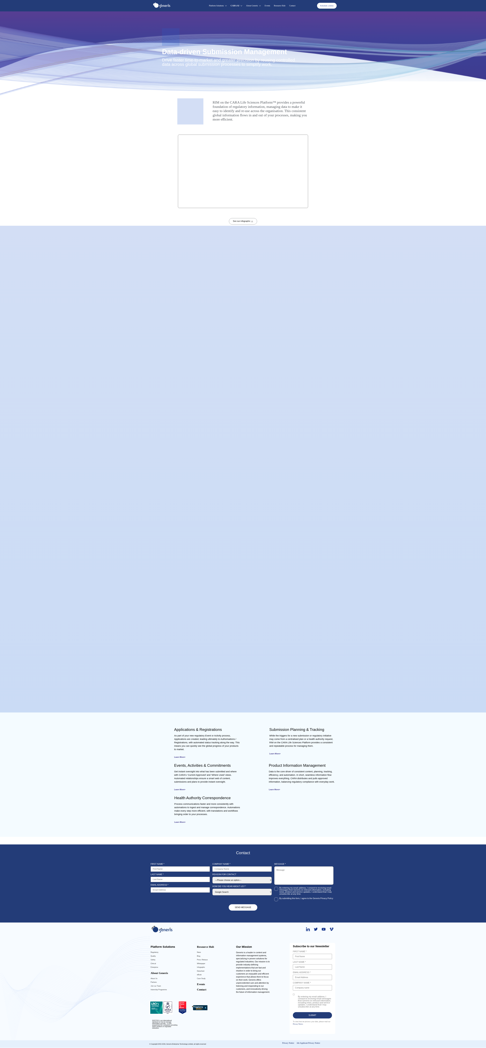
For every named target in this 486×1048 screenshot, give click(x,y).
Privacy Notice (298, 1024)
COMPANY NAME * (221, 864)
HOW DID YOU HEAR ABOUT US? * (229, 886)
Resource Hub (205, 946)
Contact (201, 989)
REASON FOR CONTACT (224, 874)
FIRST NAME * (157, 864)
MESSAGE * (280, 864)
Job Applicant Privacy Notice (308, 1043)
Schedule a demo (327, 6)
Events (201, 984)
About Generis (159, 973)
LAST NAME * (157, 874)
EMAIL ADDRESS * (159, 885)
